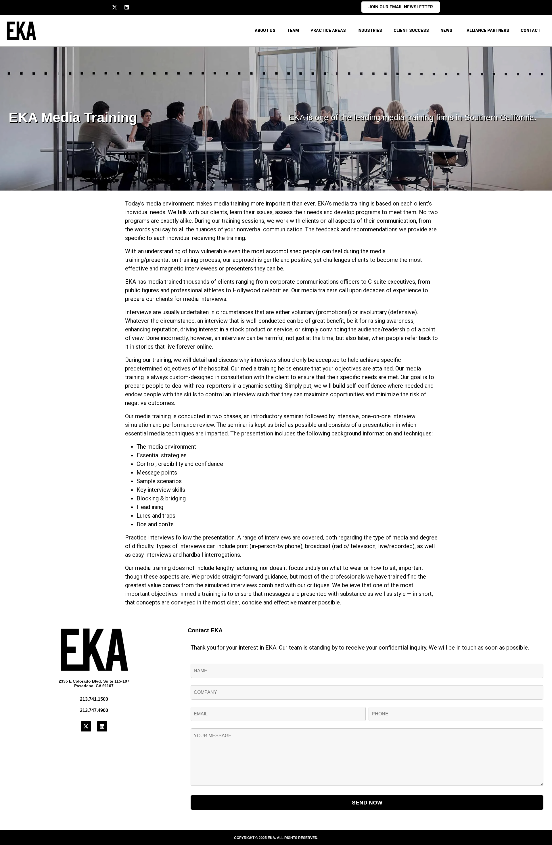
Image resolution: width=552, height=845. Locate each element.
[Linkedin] (126, 7)
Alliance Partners (488, 30)
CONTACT (530, 30)
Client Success (411, 30)
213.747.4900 (94, 710)
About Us (265, 30)
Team (293, 30)
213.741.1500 (94, 699)
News (446, 30)
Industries (369, 30)
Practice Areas (328, 30)
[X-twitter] (114, 7)
